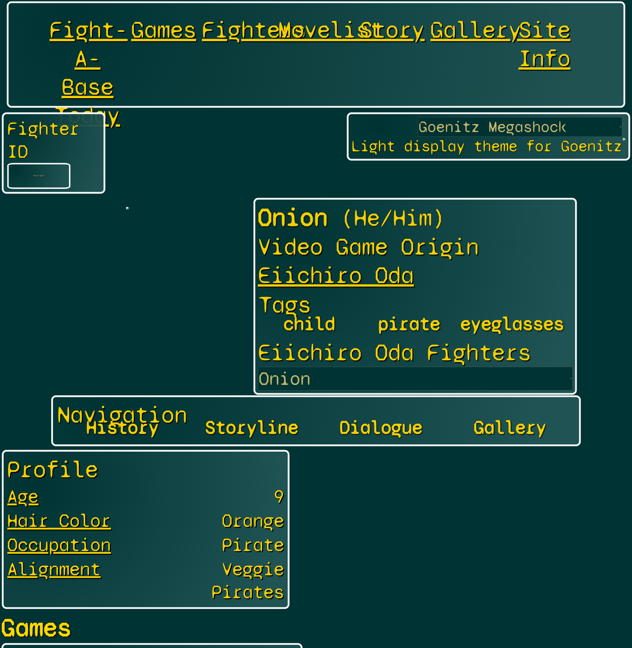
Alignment (54, 569)
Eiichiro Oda (336, 275)
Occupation (59, 544)
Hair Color (59, 520)
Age (22, 496)
